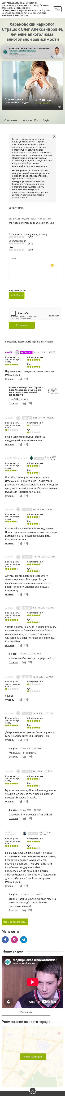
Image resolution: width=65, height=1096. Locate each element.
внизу (42, 342)
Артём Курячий (9, 833)
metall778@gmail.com (16, 458)
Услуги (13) (30, 120)
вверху (49, 342)
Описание (11, 120)
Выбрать (18, 295)
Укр (57, 9)
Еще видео (26, 1012)
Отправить (22, 325)
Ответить (9, 379)
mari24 (8, 352)
